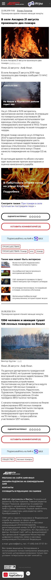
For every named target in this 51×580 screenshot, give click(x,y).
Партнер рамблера (24, 567)
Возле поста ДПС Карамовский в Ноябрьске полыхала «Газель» (25, 264)
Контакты (7, 487)
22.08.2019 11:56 (8, 11)
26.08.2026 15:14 (8, 311)
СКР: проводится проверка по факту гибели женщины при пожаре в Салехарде (29, 280)
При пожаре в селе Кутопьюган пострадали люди (21, 204)
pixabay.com (15, 63)
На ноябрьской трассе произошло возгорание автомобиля (26, 272)
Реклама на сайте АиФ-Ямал (18, 478)
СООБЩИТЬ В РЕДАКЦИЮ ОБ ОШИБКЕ (21, 491)
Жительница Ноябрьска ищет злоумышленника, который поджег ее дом (29, 297)
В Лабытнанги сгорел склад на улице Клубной (23, 184)
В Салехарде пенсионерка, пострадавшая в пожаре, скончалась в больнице (29, 289)
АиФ (19, 361)
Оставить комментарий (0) (25, 226)
